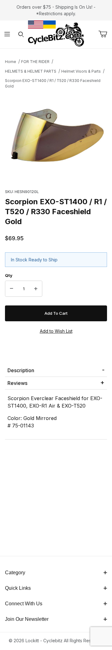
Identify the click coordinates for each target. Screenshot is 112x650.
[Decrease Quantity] (11, 288)
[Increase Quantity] (36, 288)
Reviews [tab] (17, 383)
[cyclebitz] (56, 34)
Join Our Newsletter (27, 619)
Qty (8, 275)
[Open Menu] (7, 34)
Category (15, 572)
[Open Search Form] (21, 34)
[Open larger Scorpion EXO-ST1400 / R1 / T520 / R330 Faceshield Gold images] (56, 137)
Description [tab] (20, 370)
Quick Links (18, 588)
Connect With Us (23, 603)
